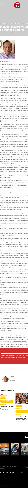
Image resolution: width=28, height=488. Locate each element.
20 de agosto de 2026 (20, 421)
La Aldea (18, 408)
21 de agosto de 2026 (4, 409)
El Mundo (3, 23)
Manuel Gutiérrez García (18, 33)
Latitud (10, 23)
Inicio (1, 3)
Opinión (3, 404)
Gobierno (18, 405)
